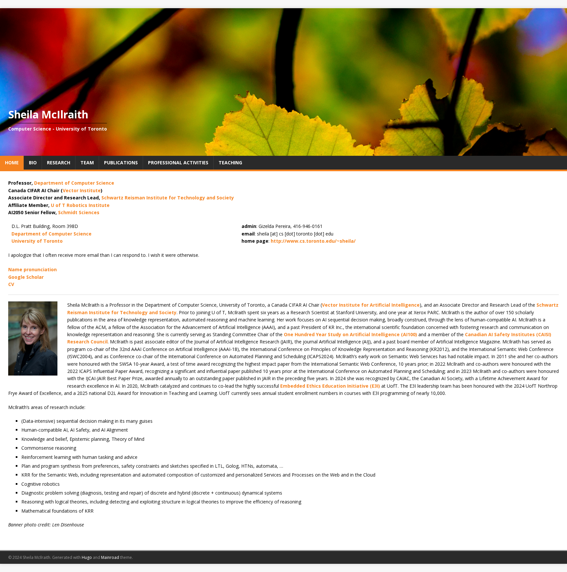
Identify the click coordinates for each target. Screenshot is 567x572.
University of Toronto (37, 241)
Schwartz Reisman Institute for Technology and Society (167, 197)
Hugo (87, 557)
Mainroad (110, 557)
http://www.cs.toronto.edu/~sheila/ (313, 241)
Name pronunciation (32, 269)
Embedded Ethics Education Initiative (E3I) (330, 386)
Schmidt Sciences (78, 212)
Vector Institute (82, 190)
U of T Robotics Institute (80, 205)
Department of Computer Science (74, 183)
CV (11, 284)
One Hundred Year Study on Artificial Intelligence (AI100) (350, 334)
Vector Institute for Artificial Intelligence (371, 305)
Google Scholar (26, 277)
